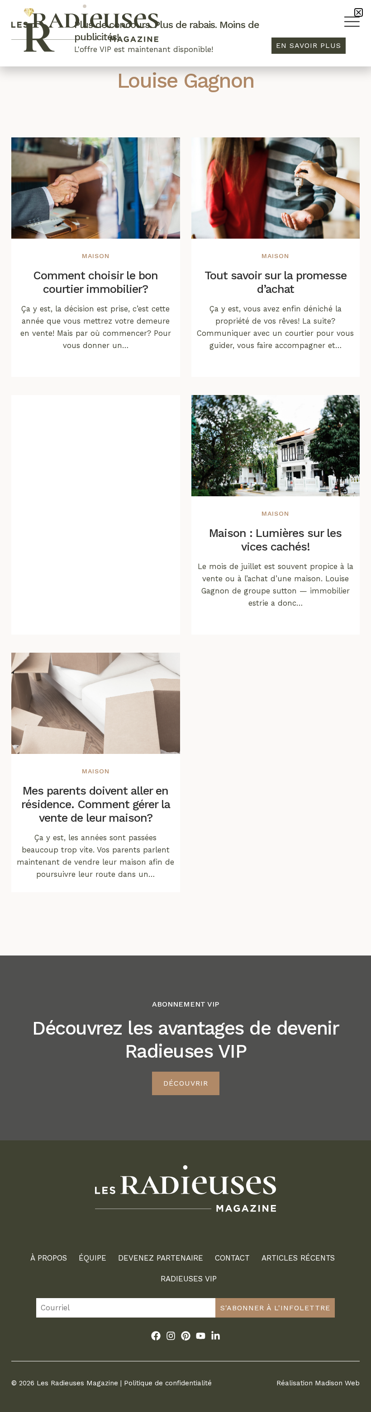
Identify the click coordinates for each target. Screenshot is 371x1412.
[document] (185, 706)
